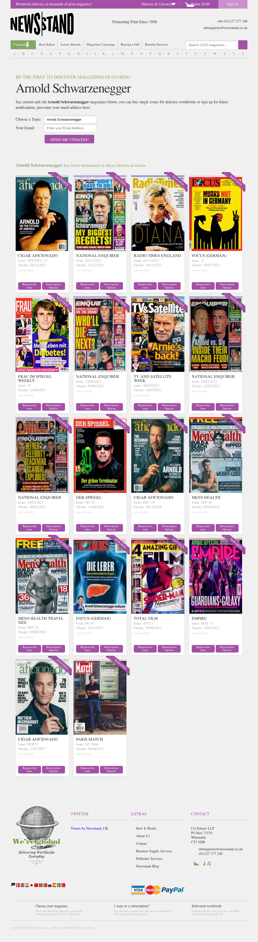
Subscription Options (53, 285)
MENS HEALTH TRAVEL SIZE (41, 620)
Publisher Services (149, 858)
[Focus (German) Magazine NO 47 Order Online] (100, 612)
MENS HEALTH (206, 497)
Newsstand (40, 927)
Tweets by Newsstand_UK (89, 828)
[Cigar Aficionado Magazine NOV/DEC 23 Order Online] (42, 249)
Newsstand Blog (147, 866)
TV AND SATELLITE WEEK (153, 378)
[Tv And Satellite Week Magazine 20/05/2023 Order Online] (157, 370)
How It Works (146, 828)
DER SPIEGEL (89, 497)
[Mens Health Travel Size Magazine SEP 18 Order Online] (42, 612)
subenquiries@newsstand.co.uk (225, 27)
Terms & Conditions (62, 927)
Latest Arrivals (71, 44)
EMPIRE (199, 618)
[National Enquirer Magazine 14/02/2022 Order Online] (42, 491)
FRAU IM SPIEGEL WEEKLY (35, 378)
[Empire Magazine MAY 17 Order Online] (215, 612)
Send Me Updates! (69, 139)
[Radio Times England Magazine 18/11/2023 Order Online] (157, 249)
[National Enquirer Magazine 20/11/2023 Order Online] (100, 249)
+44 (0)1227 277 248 (232, 21)
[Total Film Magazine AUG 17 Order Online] (157, 612)
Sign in (232, 4)
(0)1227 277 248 (210, 853)
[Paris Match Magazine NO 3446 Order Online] (100, 733)
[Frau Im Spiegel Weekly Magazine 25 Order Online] (42, 370)
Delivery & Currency (157, 4)
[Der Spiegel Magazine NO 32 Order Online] (100, 491)
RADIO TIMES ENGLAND (157, 255)
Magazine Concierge (100, 44)
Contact (141, 843)
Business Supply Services (154, 851)
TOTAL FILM (146, 618)
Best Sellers (47, 44)
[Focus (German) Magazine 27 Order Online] (215, 249)
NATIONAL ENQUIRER (97, 255)
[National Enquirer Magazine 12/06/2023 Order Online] (100, 370)
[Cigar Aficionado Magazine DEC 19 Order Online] (157, 491)
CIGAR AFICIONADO (38, 255)
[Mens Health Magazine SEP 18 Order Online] (215, 491)
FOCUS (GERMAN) (209, 255)
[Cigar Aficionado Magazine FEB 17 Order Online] (42, 733)
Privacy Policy (86, 927)
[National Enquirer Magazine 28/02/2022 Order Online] (215, 370)
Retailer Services (156, 44)
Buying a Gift (130, 44)
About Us (143, 835)
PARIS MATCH (89, 739)
